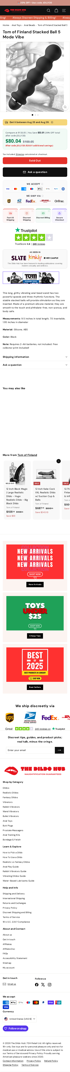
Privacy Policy (10, 907)
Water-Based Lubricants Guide (18, 880)
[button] (35, 186)
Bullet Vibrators (11, 816)
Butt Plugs (8, 825)
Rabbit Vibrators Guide (14, 871)
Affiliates (7, 944)
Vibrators (8, 802)
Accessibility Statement (15, 958)
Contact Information (13, 1060)
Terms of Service (11, 917)
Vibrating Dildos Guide (14, 876)
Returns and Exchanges (14, 903)
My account (9, 967)
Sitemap (7, 963)
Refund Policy (51, 1060)
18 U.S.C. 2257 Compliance (16, 921)
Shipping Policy (10, 1065)
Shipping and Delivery (14, 893)
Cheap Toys (35, 636)
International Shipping (14, 898)
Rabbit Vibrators (11, 806)
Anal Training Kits (11, 835)
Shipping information (16, 357)
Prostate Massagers (13, 830)
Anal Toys (7, 820)
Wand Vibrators (11, 811)
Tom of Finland (27, 455)
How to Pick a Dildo (13, 852)
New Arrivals (35, 584)
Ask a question (12, 365)
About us (7, 934)
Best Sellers (35, 687)
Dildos (6, 788)
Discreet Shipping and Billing (17, 912)
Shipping (20, 154)
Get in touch (9, 939)
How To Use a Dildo (12, 857)
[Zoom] (65, 107)
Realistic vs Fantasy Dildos (16, 862)
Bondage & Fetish (12, 839)
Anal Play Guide (11, 866)
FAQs (5, 953)
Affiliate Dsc (9, 949)
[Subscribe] (59, 750)
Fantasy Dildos (10, 797)
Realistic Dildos (11, 792)
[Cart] (56, 10)
